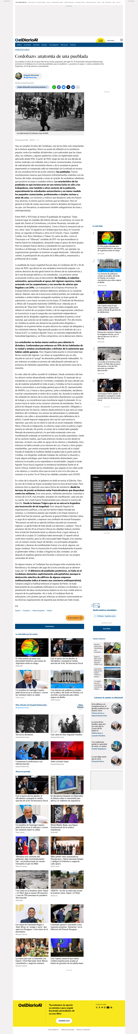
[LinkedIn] (73, 87)
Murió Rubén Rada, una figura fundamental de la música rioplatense (64, 827)
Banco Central (31, 2)
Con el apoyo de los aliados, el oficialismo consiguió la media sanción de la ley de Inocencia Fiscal (67, 661)
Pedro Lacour (20, 697)
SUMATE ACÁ (64, 1021)
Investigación (54, 45)
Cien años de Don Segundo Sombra (66, 734)
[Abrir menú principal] (121, 40)
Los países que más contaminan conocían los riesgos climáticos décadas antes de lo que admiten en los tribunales (98, 685)
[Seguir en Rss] (111, 1007)
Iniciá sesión (110, 40)
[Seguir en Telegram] (102, 1007)
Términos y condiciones (83, 1029)
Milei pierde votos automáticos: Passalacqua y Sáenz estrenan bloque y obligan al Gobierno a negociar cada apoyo (67, 860)
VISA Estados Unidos (91, 2)
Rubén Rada (108, 2)
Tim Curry (118, 2)
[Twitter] (68, 87)
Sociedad (36, 45)
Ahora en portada (23, 771)
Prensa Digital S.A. (53, 1029)
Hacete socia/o (100, 40)
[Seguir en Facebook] (99, 1007)
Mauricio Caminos (21, 866)
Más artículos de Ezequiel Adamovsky (31, 705)
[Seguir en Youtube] (108, 1007)
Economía (27, 45)
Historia (49, 610)
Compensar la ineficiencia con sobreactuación (29, 762)
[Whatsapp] (54, 87)
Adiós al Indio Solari (60, 761)
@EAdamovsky (23, 708)
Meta (113, 2)
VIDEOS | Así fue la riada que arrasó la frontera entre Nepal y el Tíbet (66, 891)
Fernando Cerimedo (41, 2)
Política (19, 45)
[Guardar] (78, 87)
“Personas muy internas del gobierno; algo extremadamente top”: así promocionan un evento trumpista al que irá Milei (30, 860)
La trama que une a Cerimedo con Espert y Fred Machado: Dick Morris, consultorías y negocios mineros (32, 960)
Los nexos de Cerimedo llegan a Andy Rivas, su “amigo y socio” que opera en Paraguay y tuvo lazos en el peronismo (32, 928)
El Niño (99, 2)
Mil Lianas (64, 45)
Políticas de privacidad (67, 1029)
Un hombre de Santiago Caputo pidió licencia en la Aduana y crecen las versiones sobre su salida (32, 692)
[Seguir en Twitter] (97, 1007)
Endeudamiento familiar (57, 2)
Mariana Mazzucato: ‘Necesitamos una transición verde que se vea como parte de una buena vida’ (98, 648)
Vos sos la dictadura (24, 734)
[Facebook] (59, 87)
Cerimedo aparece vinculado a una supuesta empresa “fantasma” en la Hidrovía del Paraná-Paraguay (66, 927)
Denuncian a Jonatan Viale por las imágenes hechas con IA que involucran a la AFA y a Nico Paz (109, 335)
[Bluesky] (64, 87)
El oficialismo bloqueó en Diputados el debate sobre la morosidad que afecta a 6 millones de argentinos (67, 798)
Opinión (44, 45)
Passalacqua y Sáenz (80, 2)
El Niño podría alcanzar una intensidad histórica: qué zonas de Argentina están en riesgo (31, 661)
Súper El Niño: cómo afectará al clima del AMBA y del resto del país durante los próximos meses (98, 660)
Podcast (73, 45)
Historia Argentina (38, 610)
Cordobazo (26, 610)
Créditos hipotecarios (69, 2)
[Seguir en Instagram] (105, 1007)
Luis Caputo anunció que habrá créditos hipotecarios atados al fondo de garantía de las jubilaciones (67, 960)
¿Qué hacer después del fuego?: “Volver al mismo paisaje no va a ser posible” (98, 673)
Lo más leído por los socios (27, 634)
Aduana (48, 2)
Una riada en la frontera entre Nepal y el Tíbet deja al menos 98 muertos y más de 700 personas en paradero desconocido (32, 894)
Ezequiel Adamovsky (31, 75)
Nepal (103, 2)
